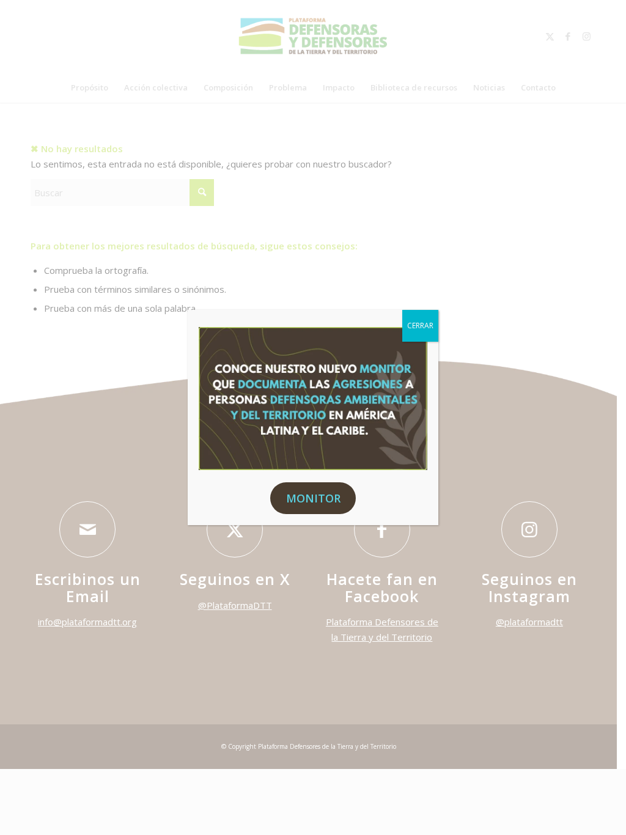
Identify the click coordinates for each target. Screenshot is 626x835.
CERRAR (420, 325)
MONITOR (313, 498)
